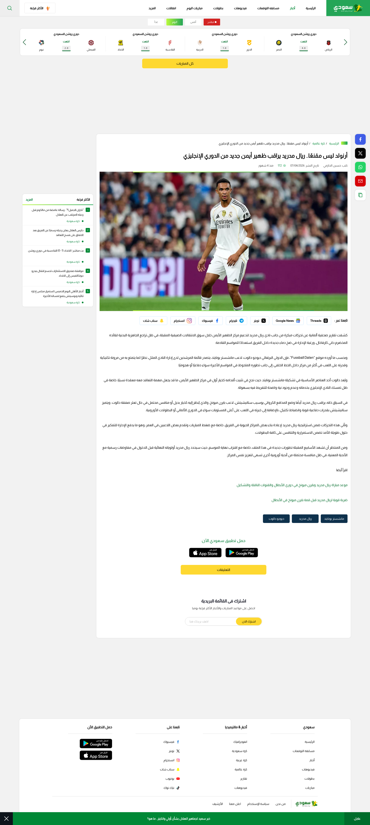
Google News (294, 319)
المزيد (29, 199)
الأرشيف (217, 804)
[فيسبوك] (210, 321)
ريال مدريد (305, 518)
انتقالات (171, 8)
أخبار (292, 8)
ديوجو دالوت (276, 518)
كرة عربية (241, 760)
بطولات (218, 8)
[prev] (345, 42)
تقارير (243, 778)
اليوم (174, 22)
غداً (156, 22)
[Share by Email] (360, 181)
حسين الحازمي (332, 165)
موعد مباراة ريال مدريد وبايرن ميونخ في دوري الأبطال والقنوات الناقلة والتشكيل (292, 485)
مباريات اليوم (195, 8)
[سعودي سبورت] (348, 8)
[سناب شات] (153, 321)
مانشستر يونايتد (334, 518)
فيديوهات (240, 8)
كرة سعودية (239, 751)
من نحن (281, 804)
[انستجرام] (183, 321)
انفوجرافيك (240, 741)
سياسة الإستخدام (258, 804)
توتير (266, 319)
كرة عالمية (318, 143)
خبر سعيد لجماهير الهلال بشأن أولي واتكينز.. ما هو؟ (178, 818)
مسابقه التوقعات (268, 8)
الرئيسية (311, 8)
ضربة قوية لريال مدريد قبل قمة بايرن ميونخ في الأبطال (310, 500)
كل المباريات (185, 63)
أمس (193, 22)
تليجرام (243, 319)
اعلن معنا (235, 804)
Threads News (321, 319)
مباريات (310, 787)
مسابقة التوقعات (304, 751)
